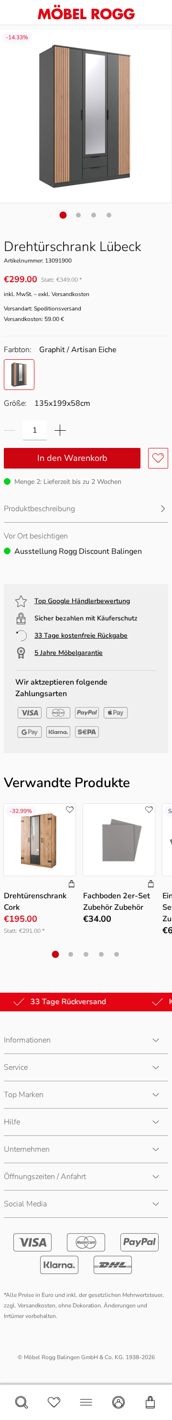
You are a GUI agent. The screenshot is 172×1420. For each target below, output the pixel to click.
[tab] (63, 214)
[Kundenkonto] (118, 1402)
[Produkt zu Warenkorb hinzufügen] (71, 885)
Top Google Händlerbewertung (82, 601)
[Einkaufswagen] (150, 1402)
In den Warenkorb (72, 458)
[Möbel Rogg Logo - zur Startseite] (86, 12)
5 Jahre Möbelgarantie (68, 652)
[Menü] (86, 1402)
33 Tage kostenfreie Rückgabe (81, 635)
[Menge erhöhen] (60, 430)
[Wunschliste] (54, 1402)
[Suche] (21, 1402)
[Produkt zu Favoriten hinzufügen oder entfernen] (158, 458)
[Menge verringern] (9, 430)
